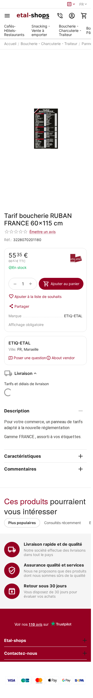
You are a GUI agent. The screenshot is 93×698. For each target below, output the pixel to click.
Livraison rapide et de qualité (53, 544)
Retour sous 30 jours (45, 585)
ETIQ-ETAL (19, 343)
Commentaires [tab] (20, 469)
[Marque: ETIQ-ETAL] (75, 258)
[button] (19, 306)
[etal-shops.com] (33, 15)
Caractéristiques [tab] (22, 456)
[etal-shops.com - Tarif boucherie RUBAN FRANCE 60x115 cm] (45, 128)
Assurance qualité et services (54, 565)
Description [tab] (16, 410)
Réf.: (8, 239)
